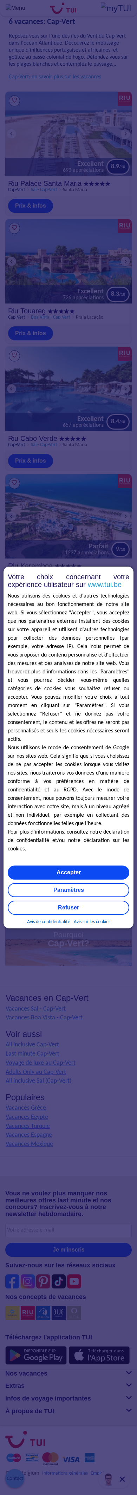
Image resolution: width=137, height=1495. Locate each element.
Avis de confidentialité (48, 922)
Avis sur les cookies (92, 922)
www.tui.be (105, 584)
